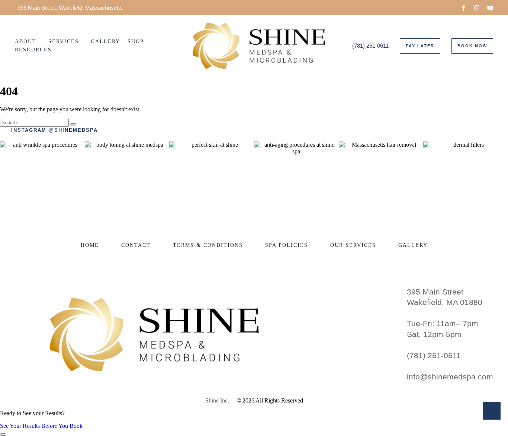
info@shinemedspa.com (450, 376)
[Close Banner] (3, 434)
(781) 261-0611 (434, 355)
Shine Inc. (217, 400)
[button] (463, 8)
